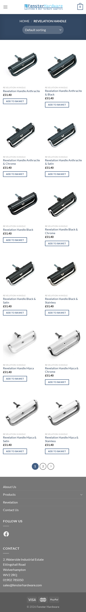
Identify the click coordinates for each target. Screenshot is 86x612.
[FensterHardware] (43, 7)
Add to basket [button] (15, 101)
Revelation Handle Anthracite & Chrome (21, 162)
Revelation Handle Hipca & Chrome (61, 370)
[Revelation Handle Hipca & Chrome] (64, 342)
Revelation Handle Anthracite (21, 91)
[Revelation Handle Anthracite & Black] (64, 65)
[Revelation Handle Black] (22, 204)
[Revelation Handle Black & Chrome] (64, 204)
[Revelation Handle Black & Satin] (22, 273)
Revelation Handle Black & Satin (19, 300)
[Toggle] (81, 494)
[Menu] (5, 7)
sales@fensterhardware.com (22, 585)
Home (24, 21)
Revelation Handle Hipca (18, 368)
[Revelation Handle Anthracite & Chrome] (22, 134)
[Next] (50, 466)
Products (9, 494)
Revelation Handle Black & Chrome (61, 231)
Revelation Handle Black (18, 229)
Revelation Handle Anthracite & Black (63, 92)
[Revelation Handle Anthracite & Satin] (64, 134)
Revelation (10, 502)
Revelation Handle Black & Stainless (61, 300)
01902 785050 (13, 580)
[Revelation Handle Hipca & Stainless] (64, 412)
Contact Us (11, 510)
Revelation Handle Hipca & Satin (19, 439)
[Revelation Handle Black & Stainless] (64, 273)
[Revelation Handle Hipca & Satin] (22, 412)
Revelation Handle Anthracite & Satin (63, 162)
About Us (9, 487)
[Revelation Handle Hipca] (22, 342)
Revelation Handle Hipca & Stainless (61, 439)
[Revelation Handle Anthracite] (22, 65)
